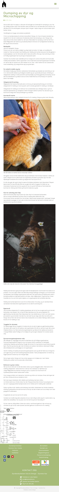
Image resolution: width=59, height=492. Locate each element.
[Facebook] (5, 456)
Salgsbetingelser (43, 452)
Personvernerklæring (43, 455)
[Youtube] (12, 456)
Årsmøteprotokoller (15, 446)
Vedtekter (15, 452)
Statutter (15, 450)
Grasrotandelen (44, 450)
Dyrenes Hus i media (15, 448)
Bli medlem (43, 446)
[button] (55, 4)
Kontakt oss (44, 448)
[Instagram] (8, 456)
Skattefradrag (43, 457)
